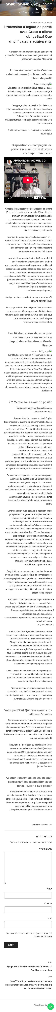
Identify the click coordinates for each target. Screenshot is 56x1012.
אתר (49, 918)
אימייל (48, 903)
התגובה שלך (45, 849)
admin (33, 23)
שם (49, 888)
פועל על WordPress (43, 1005)
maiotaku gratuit (40, 825)
